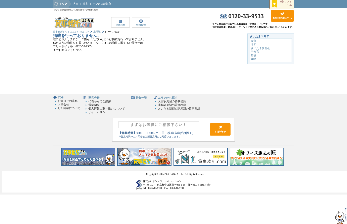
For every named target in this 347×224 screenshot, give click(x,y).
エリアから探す (168, 97)
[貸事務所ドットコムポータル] (201, 164)
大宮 (75, 3)
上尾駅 (97, 31)
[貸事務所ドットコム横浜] (144, 164)
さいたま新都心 (102, 3)
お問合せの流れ (68, 100)
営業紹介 (94, 104)
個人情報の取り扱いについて (106, 108)
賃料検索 (141, 25)
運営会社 (94, 97)
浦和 (85, 3)
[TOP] (74, 27)
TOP (61, 97)
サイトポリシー (98, 112)
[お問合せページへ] (220, 134)
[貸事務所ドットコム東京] (88, 164)
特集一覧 (141, 97)
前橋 (253, 55)
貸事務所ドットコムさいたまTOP (71, 31)
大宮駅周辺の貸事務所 (172, 101)
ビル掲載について (69, 108)
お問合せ (63, 104)
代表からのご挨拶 (99, 101)
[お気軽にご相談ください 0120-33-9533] (242, 17)
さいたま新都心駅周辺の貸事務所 (179, 108)
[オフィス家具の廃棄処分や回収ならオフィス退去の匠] (257, 164)
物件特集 (120, 25)
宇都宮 (255, 51)
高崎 (253, 59)
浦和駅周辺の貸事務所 (172, 104)
